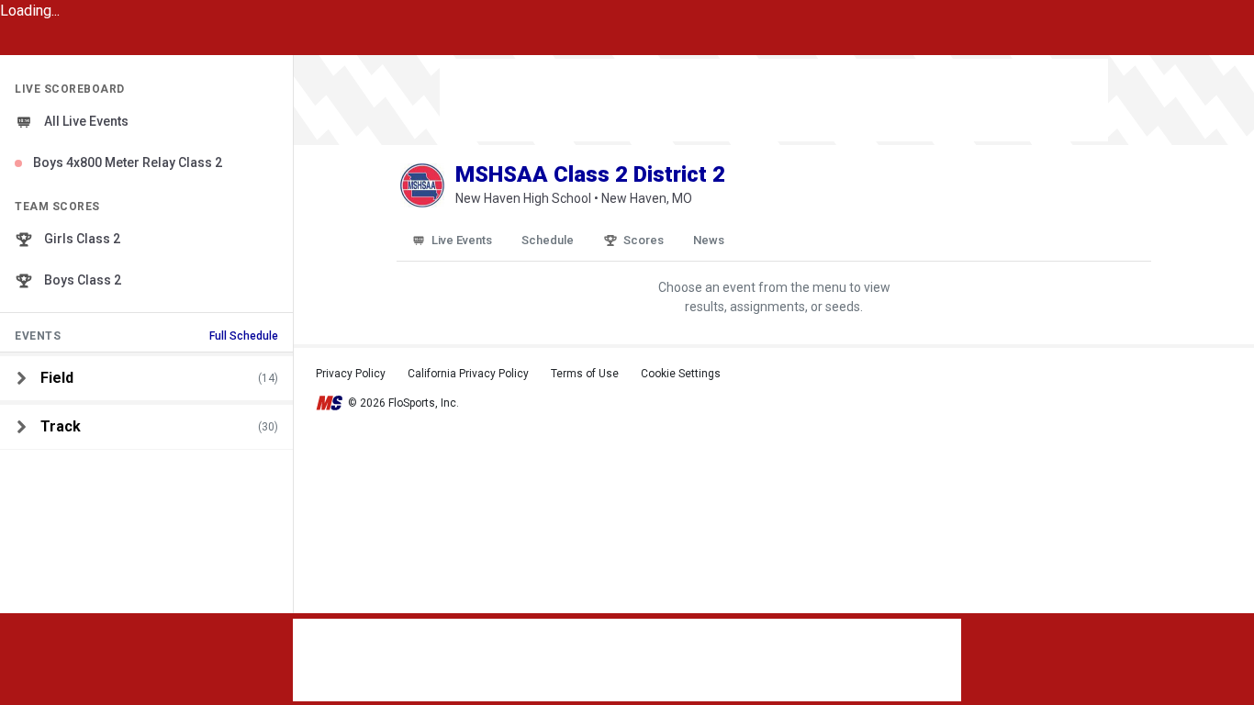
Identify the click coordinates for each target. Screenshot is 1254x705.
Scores (643, 240)
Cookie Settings (681, 373)
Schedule (547, 240)
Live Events (461, 240)
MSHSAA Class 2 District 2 (590, 174)
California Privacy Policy (468, 373)
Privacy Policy (351, 373)
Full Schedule (243, 336)
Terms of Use (585, 373)
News (708, 240)
